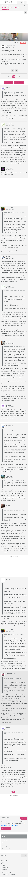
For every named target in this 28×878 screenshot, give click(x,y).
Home (3, 6)
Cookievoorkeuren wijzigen (8, 874)
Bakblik (8, 342)
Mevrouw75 (9, 208)
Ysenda (8, 505)
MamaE (8, 87)
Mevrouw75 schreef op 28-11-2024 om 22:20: (14, 290)
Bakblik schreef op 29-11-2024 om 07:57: (13, 430)
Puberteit (21, 6)
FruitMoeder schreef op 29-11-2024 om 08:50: (14, 510)
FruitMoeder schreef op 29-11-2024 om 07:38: (14, 346)
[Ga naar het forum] (21, 2)
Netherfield (9, 168)
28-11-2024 (8, 47)
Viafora (3, 855)
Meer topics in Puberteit (8, 846)
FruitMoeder (9, 257)
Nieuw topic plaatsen (7, 849)
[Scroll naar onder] (25, 12)
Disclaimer (4, 871)
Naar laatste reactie (19, 82)
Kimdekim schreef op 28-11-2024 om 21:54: (14, 92)
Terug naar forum (6, 840)
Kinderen (14, 6)
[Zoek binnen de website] (18, 2)
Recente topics (6, 843)
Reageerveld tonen (6, 828)
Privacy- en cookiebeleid (7, 872)
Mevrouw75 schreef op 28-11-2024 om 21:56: (14, 128)
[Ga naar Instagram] (25, 855)
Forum (9, 6)
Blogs (2, 864)
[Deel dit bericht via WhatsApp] (12, 70)
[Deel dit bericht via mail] (16, 70)
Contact (3, 865)
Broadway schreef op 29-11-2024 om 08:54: (14, 678)
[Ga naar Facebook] (22, 855)
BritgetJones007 (10, 45)
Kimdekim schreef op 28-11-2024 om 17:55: (14, 480)
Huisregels (4, 869)
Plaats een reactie (8, 82)
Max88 (8, 579)
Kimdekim (9, 124)
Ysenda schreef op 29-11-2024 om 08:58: (13, 584)
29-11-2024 (8, 258)
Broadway (9, 476)
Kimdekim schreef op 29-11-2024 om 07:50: (14, 634)
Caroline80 (9, 405)
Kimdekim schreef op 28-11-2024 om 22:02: (14, 212)
